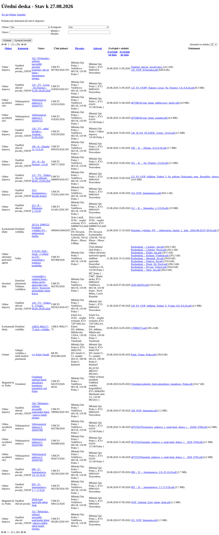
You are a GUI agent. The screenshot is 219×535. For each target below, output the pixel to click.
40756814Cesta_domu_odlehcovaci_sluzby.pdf (155, 102)
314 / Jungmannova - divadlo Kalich (39, 193)
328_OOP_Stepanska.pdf (144, 410)
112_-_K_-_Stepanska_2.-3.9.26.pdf (150, 208)
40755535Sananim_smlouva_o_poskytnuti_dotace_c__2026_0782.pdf (167, 457)
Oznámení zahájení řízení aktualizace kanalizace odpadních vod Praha (39, 384)
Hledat (12, 14)
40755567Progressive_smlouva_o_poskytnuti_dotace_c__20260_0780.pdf (169, 427)
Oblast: (5, 27)
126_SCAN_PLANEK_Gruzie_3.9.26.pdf (153, 133)
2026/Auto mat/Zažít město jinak (40, 502)
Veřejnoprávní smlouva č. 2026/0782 (39, 457)
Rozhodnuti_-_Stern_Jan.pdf (146, 270)
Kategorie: (56, 27)
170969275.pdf (139, 328)
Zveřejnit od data (112, 53)
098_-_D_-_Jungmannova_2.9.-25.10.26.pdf (154, 472)
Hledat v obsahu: (55, 32)
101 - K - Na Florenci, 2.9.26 (40, 163)
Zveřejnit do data (125, 53)
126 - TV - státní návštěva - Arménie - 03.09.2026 (40, 133)
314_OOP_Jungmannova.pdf (146, 193)
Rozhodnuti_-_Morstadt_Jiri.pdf (147, 258)
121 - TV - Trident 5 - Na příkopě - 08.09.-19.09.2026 (41, 178)
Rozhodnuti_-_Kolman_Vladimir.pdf (150, 255)
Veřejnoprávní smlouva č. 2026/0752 (39, 118)
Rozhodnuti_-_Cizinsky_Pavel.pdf (149, 249)
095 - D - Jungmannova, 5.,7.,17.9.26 (39, 487)
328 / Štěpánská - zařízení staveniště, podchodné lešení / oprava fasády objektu (40, 410)
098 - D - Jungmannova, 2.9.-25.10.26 (39, 472)
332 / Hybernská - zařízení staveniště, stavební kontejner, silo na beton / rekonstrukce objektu (41, 68)
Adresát (97, 48)
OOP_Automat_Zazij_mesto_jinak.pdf (151, 502)
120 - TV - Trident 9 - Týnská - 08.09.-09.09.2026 (41, 306)
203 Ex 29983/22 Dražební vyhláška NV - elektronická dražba (40, 230)
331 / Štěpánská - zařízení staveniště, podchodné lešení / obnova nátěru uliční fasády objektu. (40, 520)
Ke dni (5, 14)
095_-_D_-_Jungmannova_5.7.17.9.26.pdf (153, 487)
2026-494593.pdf (140, 285)
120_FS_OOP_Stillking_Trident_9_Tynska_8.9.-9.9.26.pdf (161, 305)
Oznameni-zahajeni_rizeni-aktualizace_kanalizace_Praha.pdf (162, 384)
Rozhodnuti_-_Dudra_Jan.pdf (146, 252)
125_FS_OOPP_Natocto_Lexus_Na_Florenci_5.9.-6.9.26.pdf (163, 87)
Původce (79, 48)
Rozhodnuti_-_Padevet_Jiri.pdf (147, 261)
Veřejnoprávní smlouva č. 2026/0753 (39, 103)
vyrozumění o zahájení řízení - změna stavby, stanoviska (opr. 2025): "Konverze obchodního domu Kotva (41, 285)
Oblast (8, 48)
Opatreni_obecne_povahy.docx (147, 67)
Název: (5, 32)
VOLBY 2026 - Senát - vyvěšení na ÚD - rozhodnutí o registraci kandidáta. (40, 258)
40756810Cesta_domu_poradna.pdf (149, 118)
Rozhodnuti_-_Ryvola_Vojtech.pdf (149, 267)
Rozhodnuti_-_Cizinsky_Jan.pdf (147, 246)
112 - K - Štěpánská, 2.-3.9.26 (37, 208)
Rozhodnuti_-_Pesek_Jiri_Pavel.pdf (149, 264)
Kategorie (23, 48)
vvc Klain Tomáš (40, 354)
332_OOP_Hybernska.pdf (144, 69)
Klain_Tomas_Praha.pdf (143, 354)
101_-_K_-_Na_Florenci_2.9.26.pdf (149, 163)
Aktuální (21, 14)
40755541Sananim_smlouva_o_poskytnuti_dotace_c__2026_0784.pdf (167, 442)
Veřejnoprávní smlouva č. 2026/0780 (39, 427)
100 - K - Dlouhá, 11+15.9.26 (41, 148)
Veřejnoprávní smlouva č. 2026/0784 (39, 442)
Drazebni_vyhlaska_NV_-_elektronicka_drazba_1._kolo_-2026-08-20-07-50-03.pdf (174, 230)
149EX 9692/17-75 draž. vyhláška (41, 328)
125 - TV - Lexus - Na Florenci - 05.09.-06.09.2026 (41, 88)
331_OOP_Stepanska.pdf (144, 520)
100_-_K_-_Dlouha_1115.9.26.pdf (149, 148)
